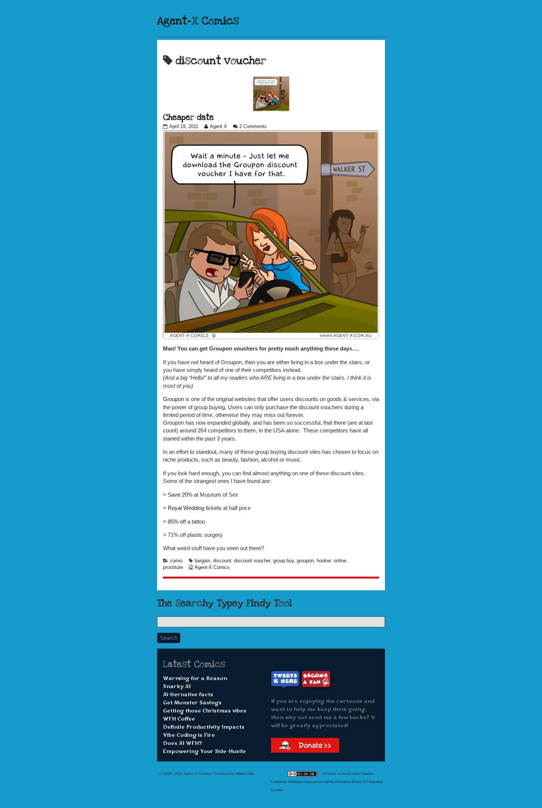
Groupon (173, 399)
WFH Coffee (179, 718)
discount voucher (252, 560)
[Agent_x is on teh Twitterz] (286, 679)
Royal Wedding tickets (195, 508)
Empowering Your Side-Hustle (204, 751)
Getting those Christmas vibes (204, 710)
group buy (283, 560)
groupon (305, 560)
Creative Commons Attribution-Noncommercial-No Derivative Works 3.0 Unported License (327, 782)
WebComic (245, 773)
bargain (202, 560)
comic (176, 560)
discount (222, 560)
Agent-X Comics (198, 21)
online (340, 560)
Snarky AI (177, 686)
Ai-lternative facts (188, 694)
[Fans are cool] (316, 679)
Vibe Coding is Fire (189, 735)
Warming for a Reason (195, 678)
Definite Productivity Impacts (203, 727)
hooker (324, 560)
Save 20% (180, 494)
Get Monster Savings (192, 702)
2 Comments (253, 126)
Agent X (218, 126)
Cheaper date (188, 117)
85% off (177, 521)
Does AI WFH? (182, 743)
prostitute (173, 567)
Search (168, 638)
